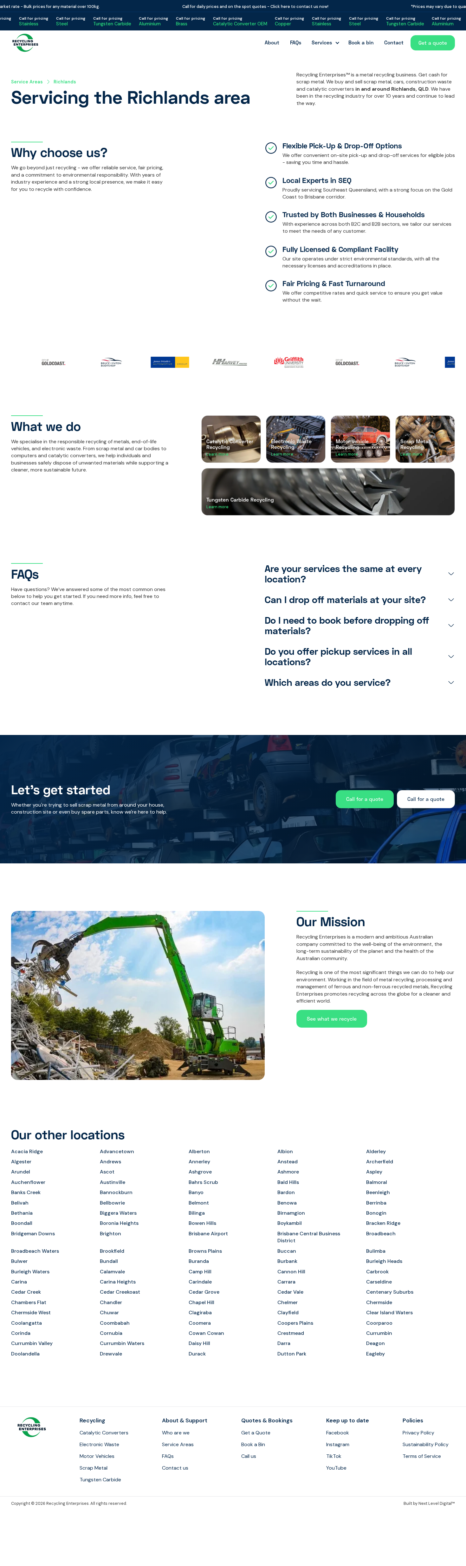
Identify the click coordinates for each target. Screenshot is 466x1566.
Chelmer (287, 1302)
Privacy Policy (418, 1432)
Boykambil (289, 1223)
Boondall (21, 1223)
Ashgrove (200, 1171)
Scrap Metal (93, 1468)
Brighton (110, 1233)
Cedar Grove (204, 1292)
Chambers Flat (28, 1302)
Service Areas (27, 82)
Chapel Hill (201, 1302)
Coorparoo (379, 1323)
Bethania (22, 1213)
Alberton (199, 1151)
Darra (283, 1343)
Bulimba (375, 1251)
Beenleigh (378, 1192)
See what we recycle (332, 1019)
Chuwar (109, 1312)
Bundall (109, 1261)
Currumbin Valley (32, 1343)
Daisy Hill (199, 1343)
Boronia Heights (119, 1223)
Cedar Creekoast (120, 1292)
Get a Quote (255, 1432)
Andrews (110, 1161)
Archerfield (379, 1161)
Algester (21, 1161)
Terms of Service (422, 1456)
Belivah (20, 1202)
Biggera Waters (118, 1213)
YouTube (336, 1468)
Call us (248, 1456)
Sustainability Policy (426, 1444)
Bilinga (197, 1213)
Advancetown (117, 1151)
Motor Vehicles (97, 1456)
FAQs (295, 42)
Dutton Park (291, 1353)
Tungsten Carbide (100, 1479)
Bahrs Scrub (203, 1182)
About (272, 42)
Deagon (375, 1343)
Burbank (287, 1261)
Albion (285, 1151)
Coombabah (115, 1323)
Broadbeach (381, 1233)
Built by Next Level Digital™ (429, 1503)
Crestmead (290, 1333)
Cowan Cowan (206, 1333)
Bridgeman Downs (33, 1233)
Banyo (196, 1192)
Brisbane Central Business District (308, 1237)
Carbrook (377, 1271)
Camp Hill (200, 1271)
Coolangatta (26, 1323)
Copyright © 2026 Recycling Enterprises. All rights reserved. (69, 1503)
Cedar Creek (26, 1292)
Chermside (379, 1302)
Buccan (286, 1251)
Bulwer (19, 1261)
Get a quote (432, 43)
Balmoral (376, 1182)
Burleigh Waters (30, 1271)
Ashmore (288, 1171)
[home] (25, 42)
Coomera (200, 1323)
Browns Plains (205, 1251)
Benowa (287, 1202)
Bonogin (376, 1213)
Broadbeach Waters (35, 1251)
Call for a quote (364, 799)
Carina (19, 1281)
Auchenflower (28, 1182)
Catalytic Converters (104, 1432)
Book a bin (361, 42)
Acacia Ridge (27, 1151)
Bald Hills (288, 1182)
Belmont (199, 1202)
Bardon (286, 1192)
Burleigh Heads (384, 1261)
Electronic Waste (99, 1444)
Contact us (175, 1468)
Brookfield (112, 1251)
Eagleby (375, 1353)
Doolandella (25, 1353)
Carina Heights (118, 1281)
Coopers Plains (295, 1323)
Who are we (176, 1432)
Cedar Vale (290, 1292)
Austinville (112, 1182)
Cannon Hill (291, 1271)
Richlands (65, 82)
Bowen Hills (202, 1223)
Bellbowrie (112, 1202)
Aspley (374, 1171)
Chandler (111, 1302)
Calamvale (112, 1271)
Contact (394, 42)
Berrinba (376, 1202)
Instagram (337, 1444)
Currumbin (379, 1333)
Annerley (199, 1161)
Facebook (337, 1432)
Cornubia (111, 1333)
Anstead (287, 1161)
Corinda (20, 1333)
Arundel (20, 1171)
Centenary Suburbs (389, 1292)
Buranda (199, 1261)
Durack (197, 1353)
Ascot (107, 1171)
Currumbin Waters (122, 1343)
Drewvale (111, 1353)
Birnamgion (291, 1213)
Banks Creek (26, 1192)
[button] (324, 42)
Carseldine (379, 1281)
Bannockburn (116, 1192)
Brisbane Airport (208, 1233)
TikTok (333, 1456)
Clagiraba (200, 1312)
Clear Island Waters (389, 1312)
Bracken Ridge (383, 1223)
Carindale (200, 1281)
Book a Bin (253, 1444)
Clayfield (288, 1312)
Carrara (286, 1281)
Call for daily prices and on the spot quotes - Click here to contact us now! (232, 6)
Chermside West (31, 1312)
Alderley (376, 1151)
